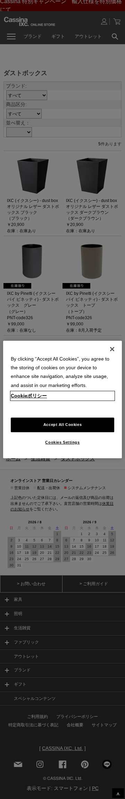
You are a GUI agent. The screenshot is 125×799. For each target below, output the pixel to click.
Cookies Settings (62, 442)
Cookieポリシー (29, 395)
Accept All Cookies (62, 424)
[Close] (112, 349)
